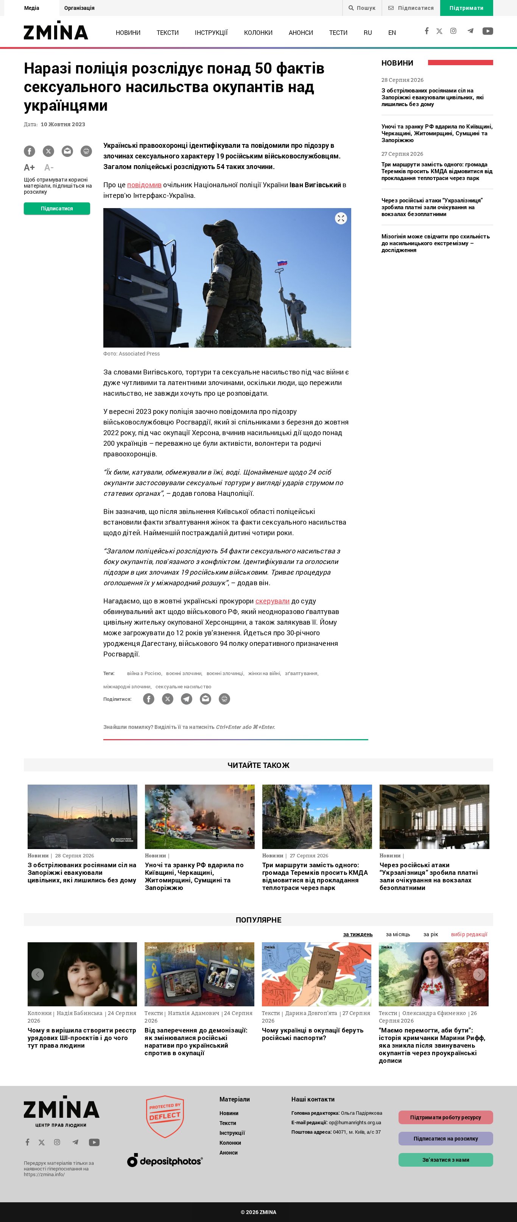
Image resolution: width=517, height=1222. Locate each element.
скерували (272, 600)
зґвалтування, (302, 673)
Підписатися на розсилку (446, 1138)
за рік (431, 934)
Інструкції (211, 32)
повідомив (144, 184)
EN (392, 32)
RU (368, 32)
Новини (128, 32)
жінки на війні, (264, 673)
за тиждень (358, 934)
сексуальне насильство (183, 686)
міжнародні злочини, (127, 686)
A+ (29, 167)
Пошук (366, 8)
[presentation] (37, 974)
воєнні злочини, (184, 673)
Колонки (258, 32)
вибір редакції (469, 934)
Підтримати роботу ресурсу (445, 1117)
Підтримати (467, 7)
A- (49, 167)
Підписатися (415, 7)
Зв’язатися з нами (445, 1159)
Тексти (168, 32)
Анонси (301, 32)
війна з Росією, (144, 673)
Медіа (31, 7)
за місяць (398, 934)
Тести (338, 32)
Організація (79, 7)
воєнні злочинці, (225, 673)
